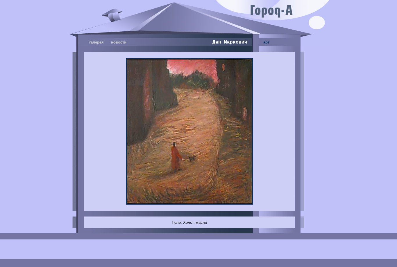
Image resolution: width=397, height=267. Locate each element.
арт (266, 42)
